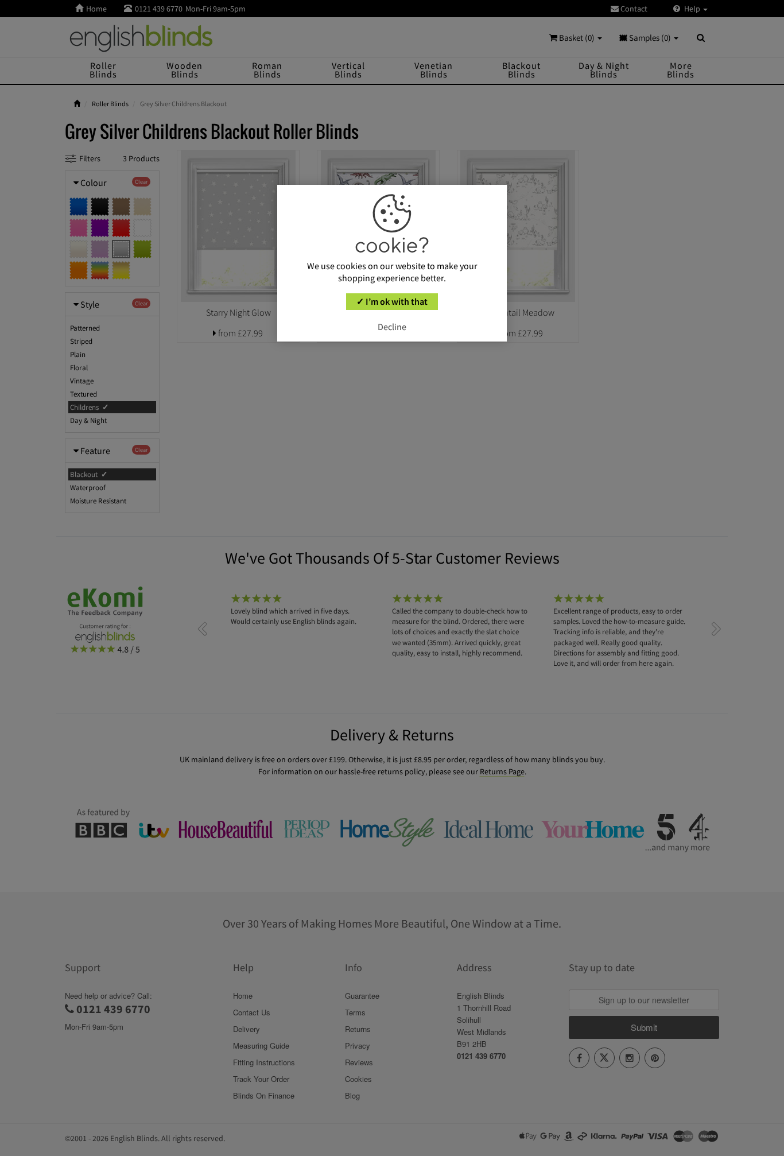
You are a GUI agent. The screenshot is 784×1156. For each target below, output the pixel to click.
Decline (392, 326)
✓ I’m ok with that (392, 301)
